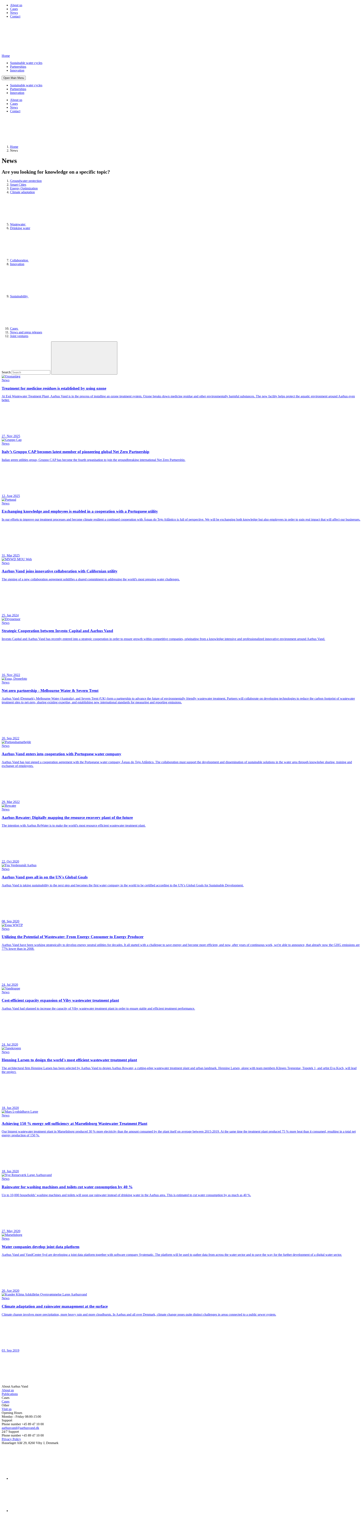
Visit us (7, 1409)
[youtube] (41, 1510)
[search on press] (84, 358)
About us (16, 5)
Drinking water (20, 228)
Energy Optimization (24, 188)
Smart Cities (18, 184)
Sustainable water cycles (26, 63)
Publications (10, 1394)
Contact (15, 16)
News (14, 12)
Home (14, 147)
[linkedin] (41, 1478)
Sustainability (19, 296)
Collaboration (19, 260)
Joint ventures (19, 336)
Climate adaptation (22, 192)
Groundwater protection (26, 181)
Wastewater (18, 224)
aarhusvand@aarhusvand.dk (20, 1428)
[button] (14, 78)
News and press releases (26, 332)
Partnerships (18, 66)
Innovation (17, 70)
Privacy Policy (11, 1439)
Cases (14, 9)
